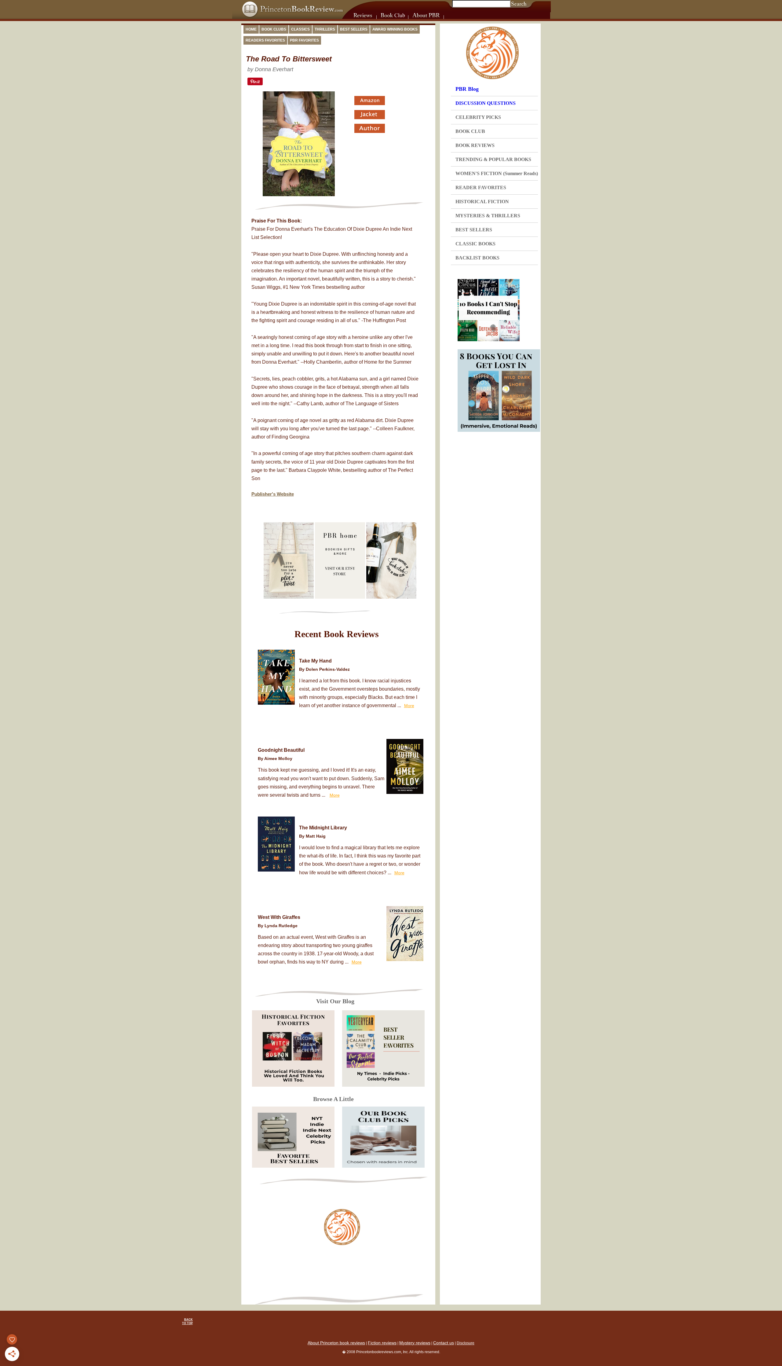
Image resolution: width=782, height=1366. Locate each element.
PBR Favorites (304, 40)
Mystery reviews (414, 1342)
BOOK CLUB (470, 131)
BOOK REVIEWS (475, 145)
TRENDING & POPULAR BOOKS (493, 159)
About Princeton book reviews (336, 1342)
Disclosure (465, 1343)
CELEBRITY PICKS (478, 117)
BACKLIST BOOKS (477, 257)
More (409, 705)
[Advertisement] (342, 1271)
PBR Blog (467, 89)
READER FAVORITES (480, 187)
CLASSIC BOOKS (475, 243)
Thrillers (325, 29)
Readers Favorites (265, 40)
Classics (300, 29)
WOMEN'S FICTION (496, 173)
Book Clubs (273, 29)
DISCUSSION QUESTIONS (485, 103)
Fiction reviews (382, 1342)
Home (251, 29)
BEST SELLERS (473, 229)
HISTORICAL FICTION (482, 201)
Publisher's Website (272, 494)
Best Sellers (353, 29)
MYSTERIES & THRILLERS (487, 215)
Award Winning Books (395, 29)
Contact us (443, 1342)
